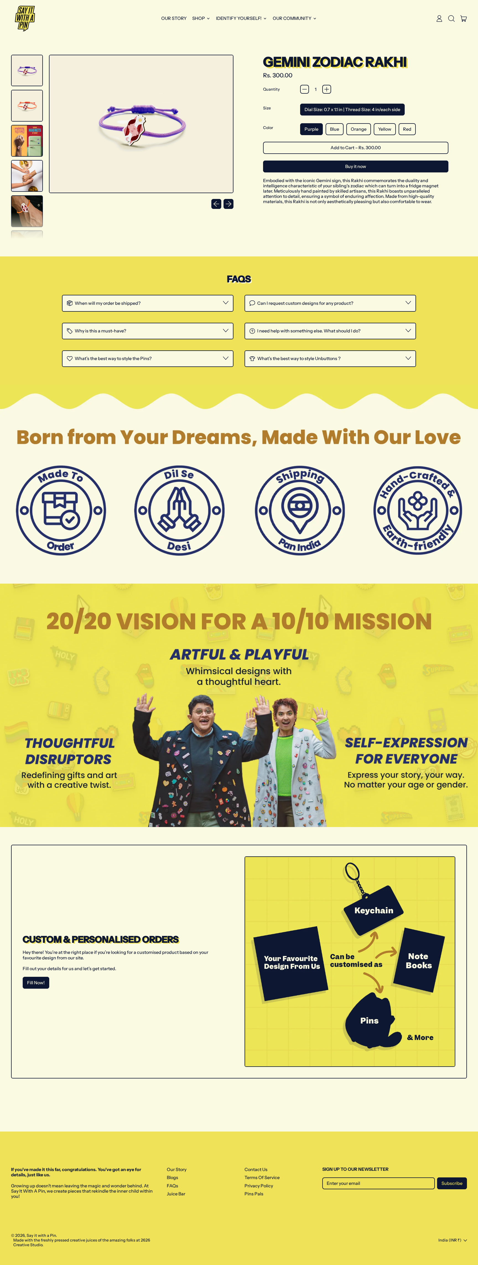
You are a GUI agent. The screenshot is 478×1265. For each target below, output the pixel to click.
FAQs (172, 1185)
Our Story (174, 18)
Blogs (172, 1177)
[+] (326, 89)
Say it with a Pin (41, 1235)
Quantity (271, 89)
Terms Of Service (262, 1177)
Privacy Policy (259, 1185)
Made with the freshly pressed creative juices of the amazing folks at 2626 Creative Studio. (81, 1242)
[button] (451, 18)
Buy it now (355, 166)
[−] (304, 89)
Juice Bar (176, 1193)
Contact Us (256, 1169)
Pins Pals (254, 1193)
